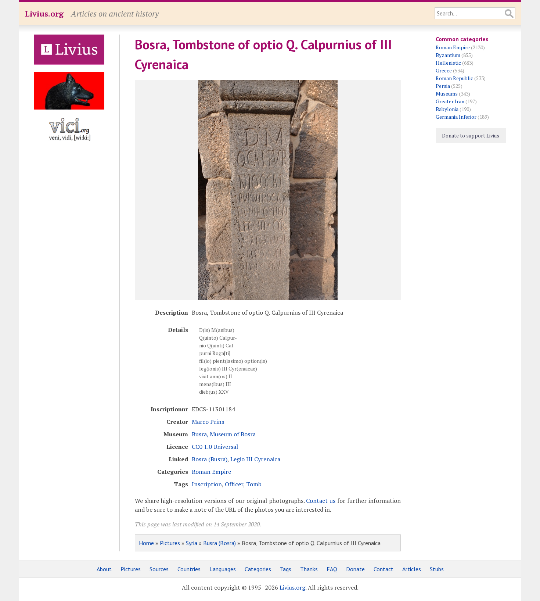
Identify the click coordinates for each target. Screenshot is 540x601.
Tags (285, 569)
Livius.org (44, 13)
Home (146, 543)
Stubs (437, 569)
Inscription (207, 484)
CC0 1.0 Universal (215, 447)
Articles (411, 569)
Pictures (170, 543)
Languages (222, 569)
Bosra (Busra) (209, 459)
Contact (383, 569)
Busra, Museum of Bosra (224, 434)
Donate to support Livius (470, 135)
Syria (191, 543)
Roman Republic (454, 78)
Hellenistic (448, 62)
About (104, 569)
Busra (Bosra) (219, 543)
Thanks (309, 569)
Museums (447, 93)
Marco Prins (208, 422)
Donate (355, 569)
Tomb (254, 484)
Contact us (320, 501)
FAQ (332, 569)
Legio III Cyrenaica (255, 459)
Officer (234, 484)
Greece (444, 70)
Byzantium (448, 54)
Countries (189, 569)
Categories (258, 569)
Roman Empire (211, 472)
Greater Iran (450, 101)
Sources (159, 569)
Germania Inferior (456, 116)
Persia (443, 85)
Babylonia (447, 108)
